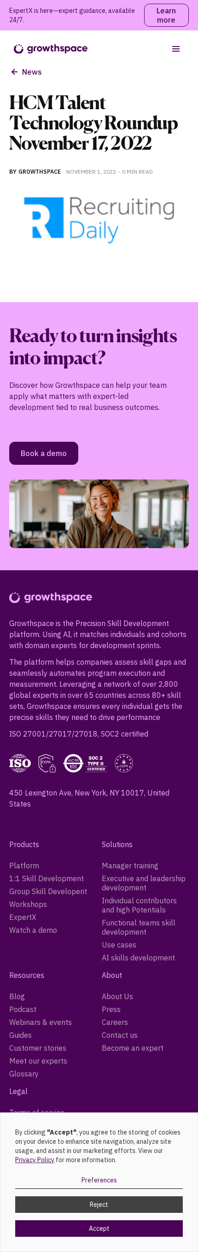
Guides (20, 1035)
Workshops (28, 904)
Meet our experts (38, 1060)
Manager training (130, 865)
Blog (17, 996)
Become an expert (132, 1048)
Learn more (166, 15)
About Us (117, 996)
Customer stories (37, 1048)
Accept (99, 1228)
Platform (24, 865)
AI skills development (138, 957)
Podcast (22, 1009)
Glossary (24, 1073)
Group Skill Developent (48, 891)
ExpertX (22, 917)
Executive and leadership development (144, 883)
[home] (48, 49)
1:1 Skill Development (46, 878)
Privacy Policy (34, 1160)
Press (111, 1009)
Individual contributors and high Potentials (139, 905)
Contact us (120, 1035)
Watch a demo (33, 930)
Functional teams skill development (138, 927)
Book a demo (44, 453)
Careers (115, 1022)
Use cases (119, 944)
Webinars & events (40, 1022)
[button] (176, 49)
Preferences (99, 1180)
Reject (99, 1204)
